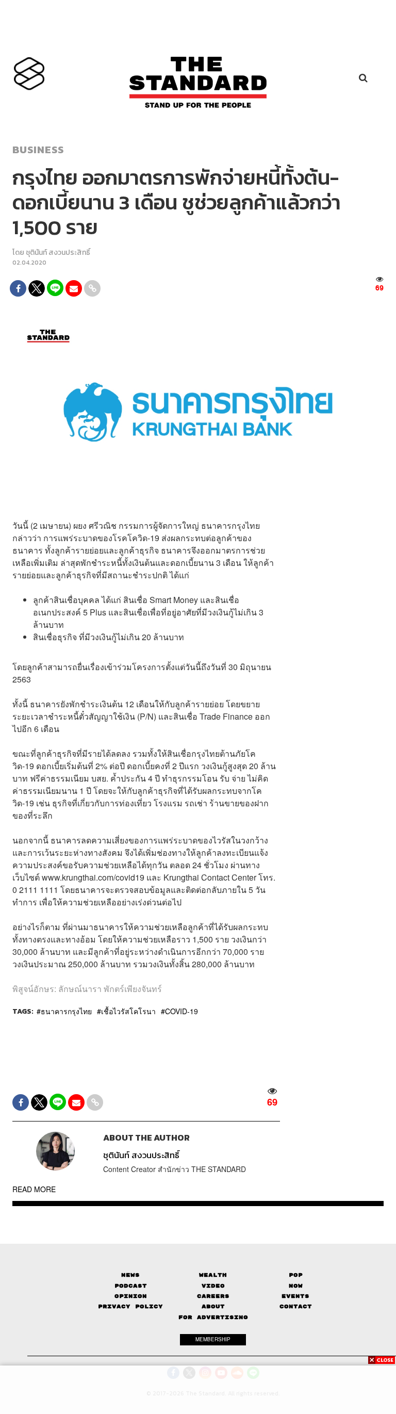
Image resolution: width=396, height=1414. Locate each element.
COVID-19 (181, 1011)
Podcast (130, 1286)
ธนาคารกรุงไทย (66, 1011)
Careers (213, 1296)
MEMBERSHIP (212, 1339)
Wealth (213, 1275)
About (213, 1306)
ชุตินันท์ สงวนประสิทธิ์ (58, 252)
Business (38, 149)
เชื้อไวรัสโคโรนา (128, 1011)
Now (296, 1286)
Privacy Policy (130, 1306)
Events (295, 1296)
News (130, 1275)
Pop (296, 1275)
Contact (295, 1306)
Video (213, 1286)
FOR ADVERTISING (213, 1317)
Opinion (130, 1296)
